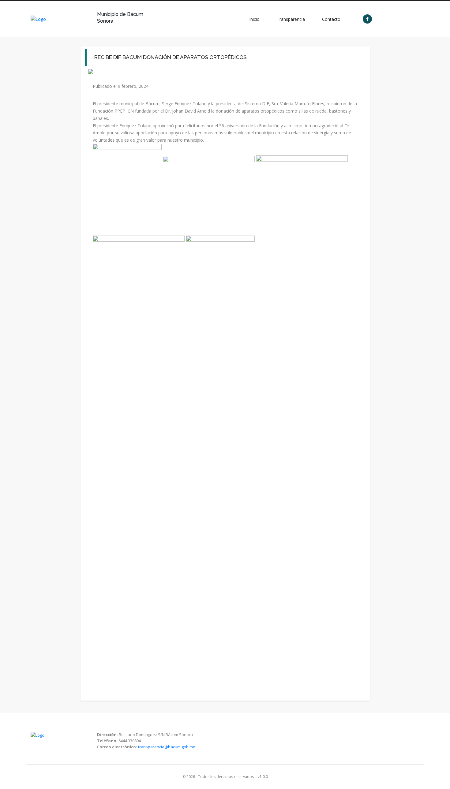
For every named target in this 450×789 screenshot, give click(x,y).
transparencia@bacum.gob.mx (166, 747)
